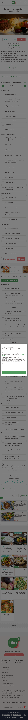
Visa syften (14, 368)
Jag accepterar (14, 372)
